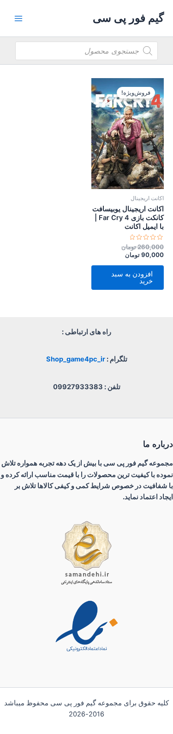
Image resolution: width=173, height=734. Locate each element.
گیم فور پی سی (128, 17)
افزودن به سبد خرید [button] (132, 277)
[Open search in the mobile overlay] (86, 51)
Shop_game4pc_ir (75, 359)
